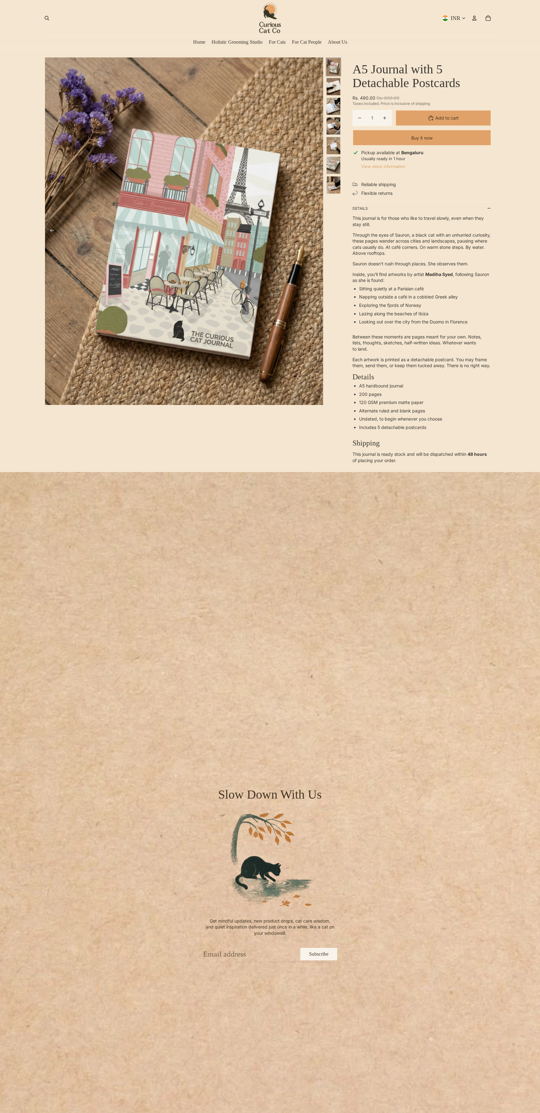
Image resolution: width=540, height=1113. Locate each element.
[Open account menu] (474, 18)
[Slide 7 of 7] (333, 185)
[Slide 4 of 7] (333, 126)
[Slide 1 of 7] (333, 67)
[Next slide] (318, 231)
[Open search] (47, 18)
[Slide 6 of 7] (333, 165)
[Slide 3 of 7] (333, 106)
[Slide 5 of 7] (333, 145)
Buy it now (421, 137)
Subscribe (318, 954)
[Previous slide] (50, 231)
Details (360, 208)
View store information (383, 166)
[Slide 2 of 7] (333, 86)
